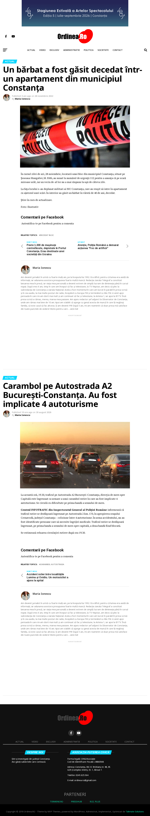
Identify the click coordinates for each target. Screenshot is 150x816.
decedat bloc (47, 235)
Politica (88, 50)
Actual (31, 50)
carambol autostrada (52, 564)
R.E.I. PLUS (95, 801)
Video (42, 50)
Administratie (71, 50)
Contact (118, 50)
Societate (103, 50)
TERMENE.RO (56, 801)
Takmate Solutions (135, 811)
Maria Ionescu (22, 98)
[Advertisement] (75, 337)
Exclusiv (54, 50)
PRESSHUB (76, 801)
